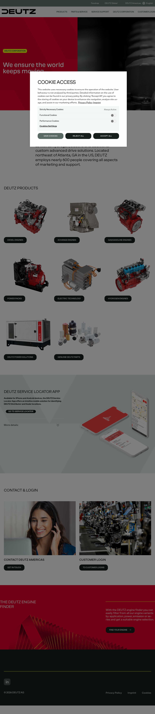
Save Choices (50, 136)
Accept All (106, 136)
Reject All (78, 136)
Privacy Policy (85, 102)
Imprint (97, 102)
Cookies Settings (48, 126)
